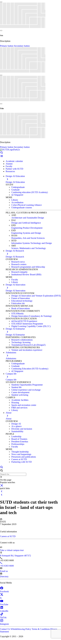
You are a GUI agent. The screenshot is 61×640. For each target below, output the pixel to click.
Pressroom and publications (23, 457)
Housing (15, 402)
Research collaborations (22, 340)
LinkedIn (4, 611)
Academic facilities (19, 400)
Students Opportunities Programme (27, 385)
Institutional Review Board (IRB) (26, 274)
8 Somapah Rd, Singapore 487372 (15, 555)
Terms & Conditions (41, 629)
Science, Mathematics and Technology (28, 248)
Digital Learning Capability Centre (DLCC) (31, 326)
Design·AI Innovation (15, 290)
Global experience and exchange (26, 390)
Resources (10, 171)
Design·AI (16, 424)
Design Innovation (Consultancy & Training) (31, 316)
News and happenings (21, 454)
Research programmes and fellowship (28, 267)
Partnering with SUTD (21, 462)
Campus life (11, 379)
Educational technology (21, 301)
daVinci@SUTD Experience (24, 321)
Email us (4, 571)
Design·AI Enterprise (15, 334)
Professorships (17, 444)
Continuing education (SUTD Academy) (29, 192)
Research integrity (19, 272)
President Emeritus (19, 441)
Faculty (9, 166)
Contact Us (5, 629)
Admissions (11, 358)
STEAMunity (17, 313)
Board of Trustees (19, 439)
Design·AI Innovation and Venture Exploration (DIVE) (36, 295)
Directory (4, 576)
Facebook (4, 591)
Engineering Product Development (26, 228)
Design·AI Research (15, 256)
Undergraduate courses (21, 207)
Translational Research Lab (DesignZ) (28, 345)
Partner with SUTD (14, 169)
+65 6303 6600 (7, 566)
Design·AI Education (15, 182)
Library (14, 200)
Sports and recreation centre (23, 405)
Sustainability (17, 431)
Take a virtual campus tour (12, 550)
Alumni (9, 164)
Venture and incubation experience (26, 350)
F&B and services (19, 407)
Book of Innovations (20, 308)
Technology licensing (20, 342)
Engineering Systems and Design (26, 233)
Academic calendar (14, 161)
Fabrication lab (18, 303)
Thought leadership (20, 452)
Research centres (18, 264)
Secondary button (22, 46)
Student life (16, 387)
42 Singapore (17, 195)
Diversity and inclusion (21, 429)
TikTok (3, 617)
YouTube (4, 604)
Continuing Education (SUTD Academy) (29, 368)
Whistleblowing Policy (21, 629)
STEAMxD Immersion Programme (27, 323)
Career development (20, 392)
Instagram (4, 624)
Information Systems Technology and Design (31, 243)
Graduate (15, 190)
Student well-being (19, 395)
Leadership (16, 436)
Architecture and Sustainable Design (27, 217)
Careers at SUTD (19, 459)
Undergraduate (18, 187)
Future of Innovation (20, 298)
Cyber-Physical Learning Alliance (26, 205)
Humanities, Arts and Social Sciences (28, 238)
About (8, 418)
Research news (18, 262)
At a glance (16, 426)
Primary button (7, 46)
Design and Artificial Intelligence (26, 223)
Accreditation (17, 202)
